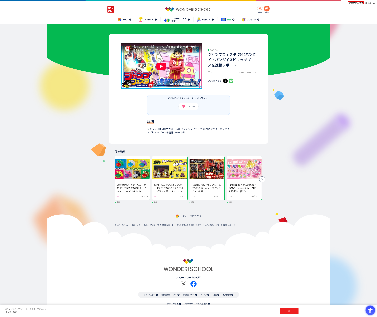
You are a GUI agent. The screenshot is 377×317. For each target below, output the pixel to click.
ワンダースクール (121, 225)
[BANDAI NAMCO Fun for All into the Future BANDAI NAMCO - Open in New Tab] (361, 3)
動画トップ (136, 225)
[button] (262, 179)
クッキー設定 (172, 304)
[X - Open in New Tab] (225, 81)
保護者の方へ (189, 295)
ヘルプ (204, 295)
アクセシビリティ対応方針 (195, 304)
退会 (215, 295)
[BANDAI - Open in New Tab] (110, 9)
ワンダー (191, 106)
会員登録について (169, 295)
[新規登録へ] (260, 8)
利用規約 (227, 295)
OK (289, 311)
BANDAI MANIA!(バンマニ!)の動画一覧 (158, 225)
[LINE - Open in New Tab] (231, 81)
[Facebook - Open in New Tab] (193, 284)
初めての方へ (149, 295)
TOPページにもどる (191, 216)
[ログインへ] (267, 8)
